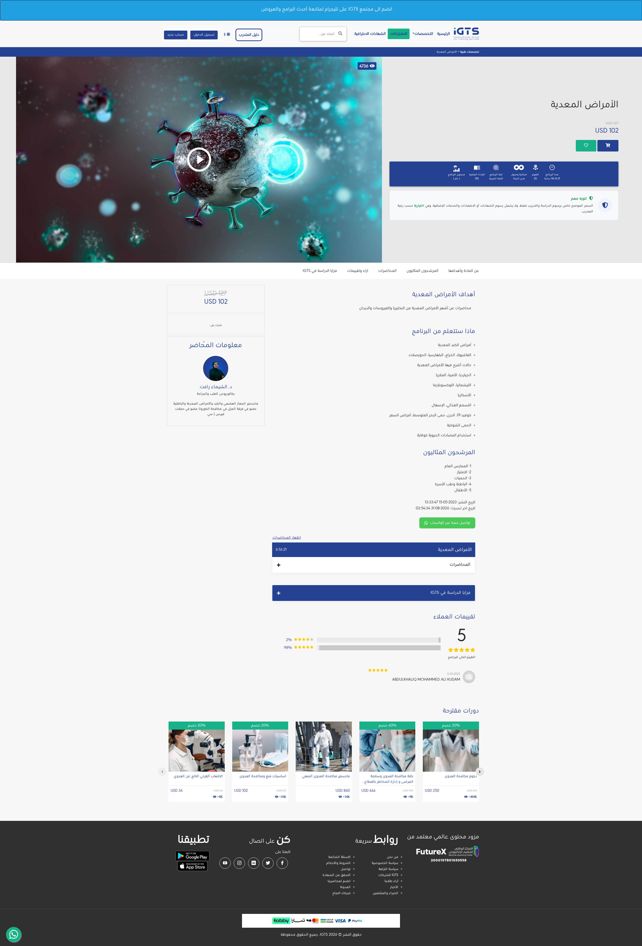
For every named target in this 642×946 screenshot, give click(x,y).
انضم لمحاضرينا (339, 881)
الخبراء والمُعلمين (385, 893)
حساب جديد (175, 35)
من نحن (392, 857)
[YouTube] (225, 863)
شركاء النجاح (341, 893)
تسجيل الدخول (204, 35)
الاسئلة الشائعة (339, 857)
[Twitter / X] (268, 863)
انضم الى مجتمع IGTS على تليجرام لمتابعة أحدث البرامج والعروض (326, 9)
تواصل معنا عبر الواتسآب (450, 523)
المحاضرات (387, 271)
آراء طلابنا (391, 881)
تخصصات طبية (469, 51)
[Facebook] (282, 863)
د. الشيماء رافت (216, 386)
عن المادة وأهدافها (463, 271)
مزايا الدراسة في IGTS (320, 271)
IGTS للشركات (388, 875)
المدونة (345, 887)
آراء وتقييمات (357, 271)
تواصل (346, 869)
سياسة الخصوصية (385, 863)
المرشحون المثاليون (422, 271)
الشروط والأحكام (338, 863)
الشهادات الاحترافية (369, 34)
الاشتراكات (398, 34)
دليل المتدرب (249, 35)
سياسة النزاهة (388, 869)
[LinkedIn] (253, 863)
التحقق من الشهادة (337, 875)
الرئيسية (442, 34)
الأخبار (394, 887)
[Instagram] (239, 863)
